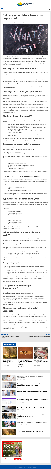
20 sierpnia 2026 (21, 394)
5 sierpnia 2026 (21, 402)
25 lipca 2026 (21, 366)
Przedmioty (30, 22)
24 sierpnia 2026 (21, 379)
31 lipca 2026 (20, 418)
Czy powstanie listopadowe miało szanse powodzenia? (41, 362)
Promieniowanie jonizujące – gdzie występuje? (7, 362)
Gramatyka (20, 22)
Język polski (25, 22)
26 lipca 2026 (6, 365)
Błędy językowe (14, 22)
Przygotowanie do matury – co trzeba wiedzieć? (30, 407)
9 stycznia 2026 (7, 22)
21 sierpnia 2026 (21, 387)
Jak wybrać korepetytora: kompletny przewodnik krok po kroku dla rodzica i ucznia (32, 415)
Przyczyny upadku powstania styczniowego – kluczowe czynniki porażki (25, 362)
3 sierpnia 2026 (21, 409)
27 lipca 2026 (20, 425)
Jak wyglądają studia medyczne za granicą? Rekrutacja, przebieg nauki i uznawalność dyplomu (32, 384)
